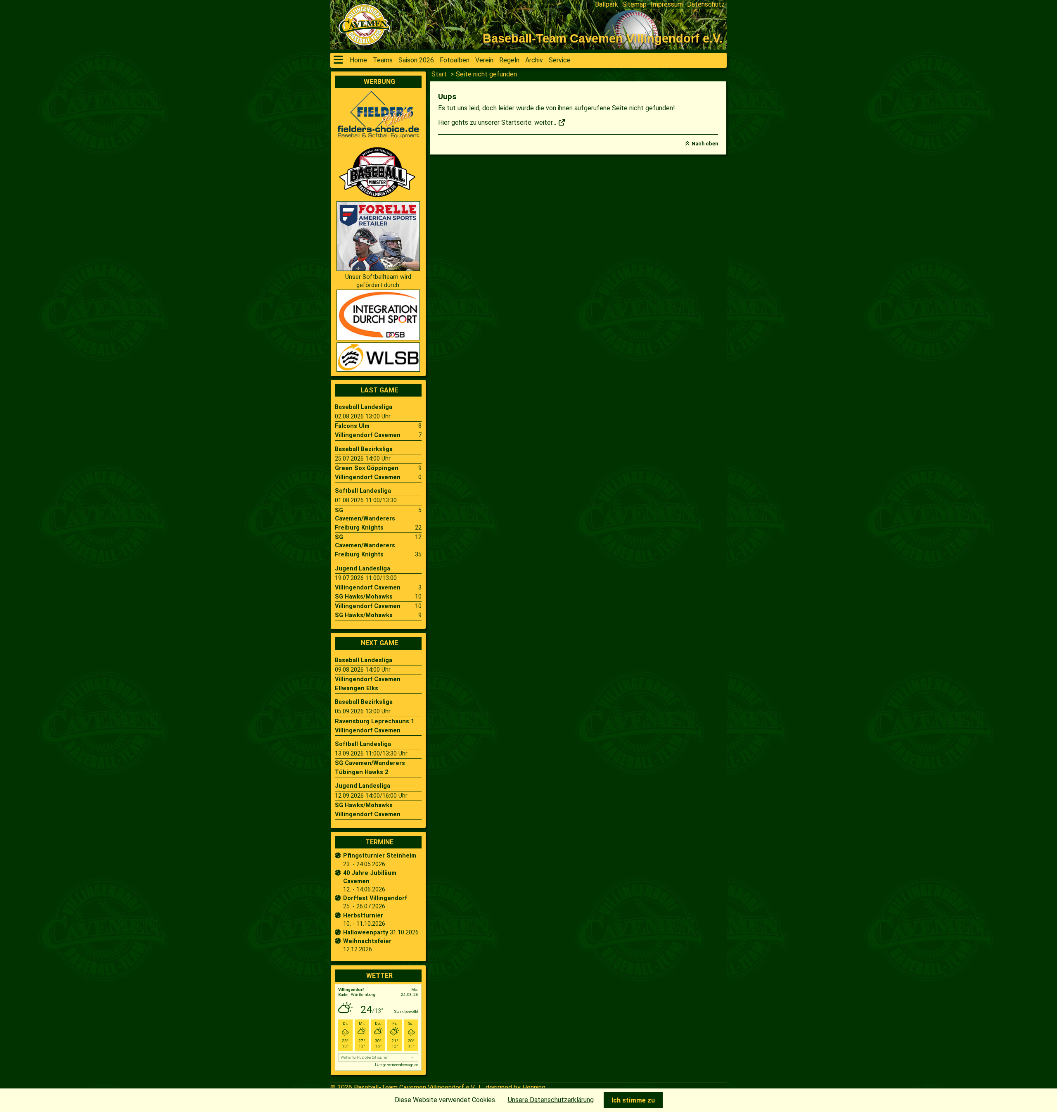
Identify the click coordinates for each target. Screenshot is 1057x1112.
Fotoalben (454, 60)
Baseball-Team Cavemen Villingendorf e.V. (414, 1087)
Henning (533, 1087)
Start (439, 74)
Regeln (509, 60)
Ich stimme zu (633, 1100)
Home (358, 60)
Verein (484, 60)
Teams (383, 60)
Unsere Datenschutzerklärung (551, 1100)
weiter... (546, 122)
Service (560, 60)
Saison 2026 (416, 60)
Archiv (534, 60)
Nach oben (705, 143)
